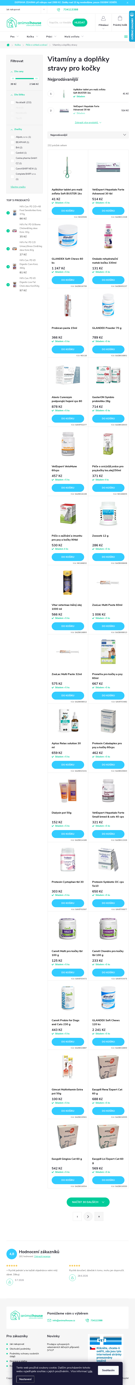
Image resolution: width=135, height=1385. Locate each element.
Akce (19, 107)
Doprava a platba (18, 1361)
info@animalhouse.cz (64, 1320)
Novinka (21, 113)
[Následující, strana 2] (88, 1216)
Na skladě (23, 102)
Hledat (80, 22)
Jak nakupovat (13, 9)
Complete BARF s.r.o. (26, 177)
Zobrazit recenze (42, 1256)
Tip (18, 118)
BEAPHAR (22, 142)
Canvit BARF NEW (26, 168)
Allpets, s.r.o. (23, 137)
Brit (19, 147)
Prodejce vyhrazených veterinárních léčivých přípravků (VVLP (63, 1347)
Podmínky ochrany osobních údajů (24, 1355)
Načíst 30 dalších (85, 1202)
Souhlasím (108, 1370)
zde (90, 1371)
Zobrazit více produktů (87, 122)
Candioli (21, 152)
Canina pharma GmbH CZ (26, 161)
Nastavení (25, 1379)
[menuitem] (14, 37)
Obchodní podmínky (20, 1348)
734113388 (96, 1320)
